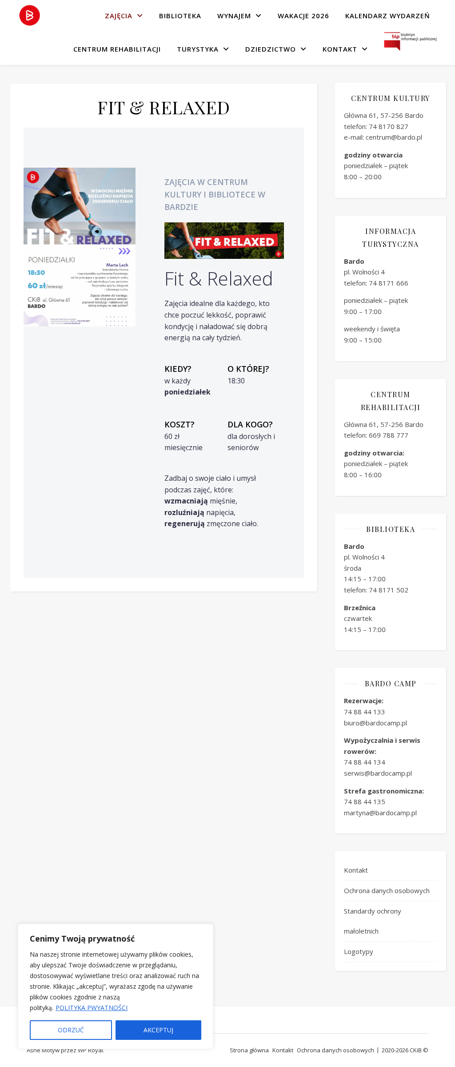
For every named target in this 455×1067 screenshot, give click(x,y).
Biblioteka (180, 15)
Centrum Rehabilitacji (117, 48)
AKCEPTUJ (158, 1030)
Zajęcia (118, 15)
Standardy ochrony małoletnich (372, 920)
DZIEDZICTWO (270, 48)
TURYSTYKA (198, 48)
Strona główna (249, 1050)
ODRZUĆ (71, 1030)
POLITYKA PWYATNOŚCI (92, 1007)
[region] (115, 986)
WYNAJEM (234, 15)
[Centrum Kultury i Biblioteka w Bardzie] (29, 15)
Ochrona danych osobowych (387, 890)
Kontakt (340, 48)
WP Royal (90, 1050)
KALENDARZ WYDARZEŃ (387, 15)
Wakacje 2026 (303, 15)
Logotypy (358, 951)
